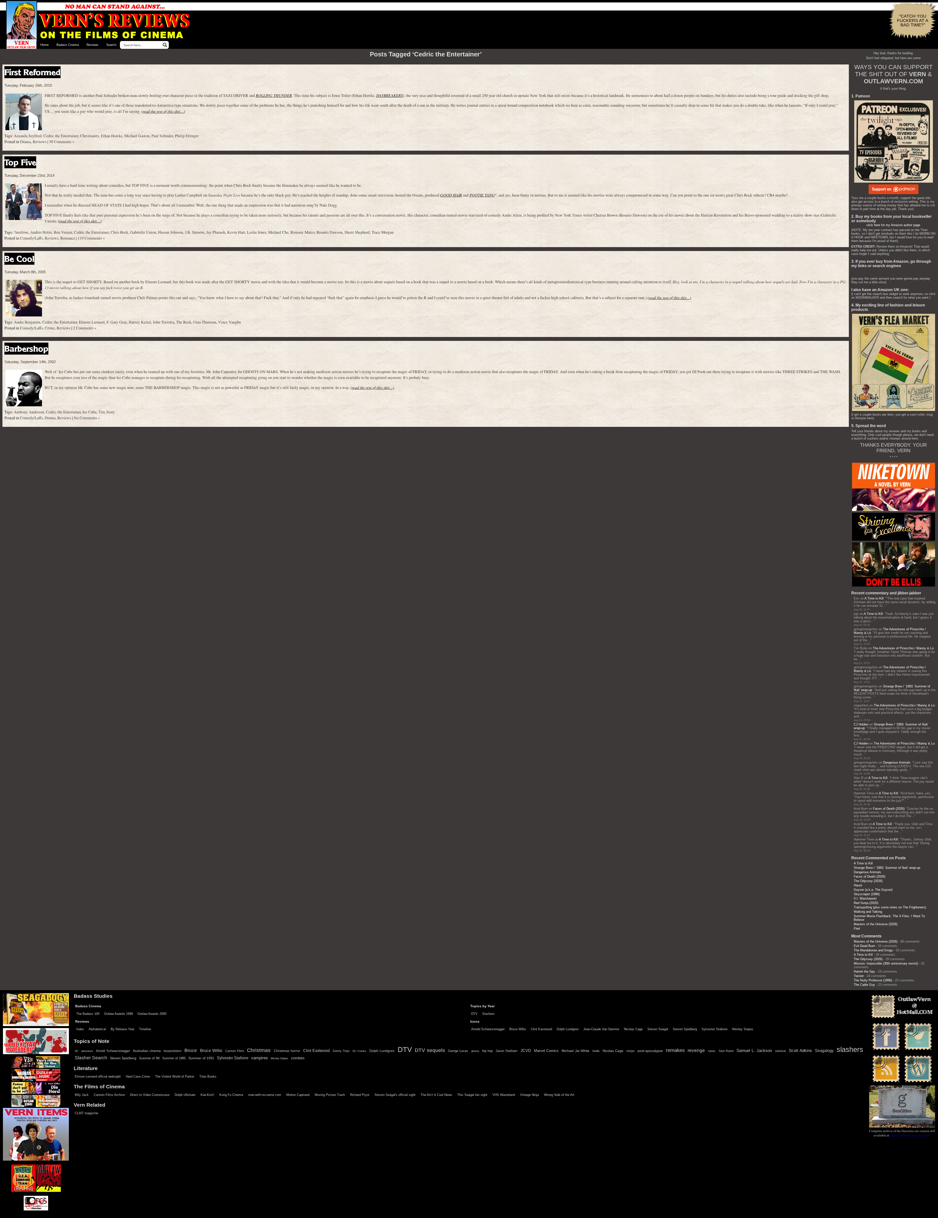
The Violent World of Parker (174, 1076)
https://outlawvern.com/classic (910, 1135)
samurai (780, 1051)
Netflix (596, 1051)
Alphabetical (97, 1029)
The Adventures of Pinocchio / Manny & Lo (903, 648)
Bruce (190, 1050)
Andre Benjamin (27, 322)
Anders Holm (41, 232)
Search (111, 45)
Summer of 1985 (174, 1058)
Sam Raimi (726, 1051)
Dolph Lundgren (568, 1029)
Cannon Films (234, 1051)
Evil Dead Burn (864, 946)
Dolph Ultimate (185, 1095)
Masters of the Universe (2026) (875, 924)
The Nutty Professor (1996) (873, 980)
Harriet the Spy (864, 971)
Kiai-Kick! (207, 1095)
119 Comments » (91, 238)
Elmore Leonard (92, 322)
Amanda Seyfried (28, 135)
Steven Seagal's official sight (395, 1095)
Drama (25, 141)
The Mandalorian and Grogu (873, 950)
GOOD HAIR (451, 195)
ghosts (475, 1051)
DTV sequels (430, 1050)
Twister (859, 976)
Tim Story (106, 412)
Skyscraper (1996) (867, 894)
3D (76, 1051)
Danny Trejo (341, 1051)
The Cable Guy (864, 985)
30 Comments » (61, 141)
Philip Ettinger (187, 135)
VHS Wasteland (503, 1095)
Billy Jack (82, 1095)
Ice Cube (89, 412)
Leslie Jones (256, 232)
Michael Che (278, 232)
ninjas (631, 1051)
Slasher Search (91, 1057)
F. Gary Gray (117, 322)
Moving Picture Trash (330, 1095)
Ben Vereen (63, 232)
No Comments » (87, 417)
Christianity (89, 135)
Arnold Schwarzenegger (488, 1029)
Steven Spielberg (685, 1029)
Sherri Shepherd (357, 232)
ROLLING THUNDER (274, 95)
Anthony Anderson (29, 412)
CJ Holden (861, 724)
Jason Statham (506, 1051)
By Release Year (122, 1029)
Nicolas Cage (633, 1029)
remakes (675, 1050)
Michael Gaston (136, 135)
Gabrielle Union (143, 232)
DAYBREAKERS (389, 95)
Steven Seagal (657, 1029)
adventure (87, 1051)
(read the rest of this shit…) (163, 111)
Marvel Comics (546, 1051)
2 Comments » (84, 328)
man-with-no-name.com (264, 1095)
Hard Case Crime (138, 1076)
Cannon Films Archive (109, 1095)
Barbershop (26, 349)
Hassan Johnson (170, 232)
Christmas (259, 1050)
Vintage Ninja (529, 1095)
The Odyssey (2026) (868, 881)
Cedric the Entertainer (60, 135)
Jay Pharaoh (215, 232)
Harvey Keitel (140, 322)
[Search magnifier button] (165, 45)
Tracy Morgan (383, 232)
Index (80, 1029)
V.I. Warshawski (865, 898)
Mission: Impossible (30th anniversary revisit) (886, 963)
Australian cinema (147, 1051)
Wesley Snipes (742, 1029)
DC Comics (359, 1051)
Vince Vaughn (229, 322)
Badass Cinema (67, 45)
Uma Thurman (204, 322)
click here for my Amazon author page (893, 225)
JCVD (526, 1051)
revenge (696, 1050)
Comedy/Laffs (31, 238)
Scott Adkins (800, 1050)
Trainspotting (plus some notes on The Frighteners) (890, 907)
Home (44, 45)
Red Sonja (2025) (866, 903)
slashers (850, 1049)
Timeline (145, 1029)
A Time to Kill (874, 598)
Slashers (488, 1014)
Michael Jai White (575, 1051)
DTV (474, 1014)
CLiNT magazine (86, 1113)
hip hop (487, 1051)
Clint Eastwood (541, 1029)
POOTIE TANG (482, 195)
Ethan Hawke (111, 135)
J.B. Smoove (194, 232)
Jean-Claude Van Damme (601, 1029)
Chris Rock (119, 232)
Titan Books (207, 1076)
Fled (857, 928)
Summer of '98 (149, 1058)
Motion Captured (297, 1095)
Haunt (858, 885)
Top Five (20, 162)
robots (711, 1051)
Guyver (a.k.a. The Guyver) (873, 890)
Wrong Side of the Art (559, 1095)
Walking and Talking (868, 912)
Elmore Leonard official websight (98, 1076)
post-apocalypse (650, 1051)
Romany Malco (302, 232)
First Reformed (32, 72)
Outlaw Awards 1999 (118, 1014)
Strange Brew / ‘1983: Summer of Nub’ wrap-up (887, 868)
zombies (298, 1058)
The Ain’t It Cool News (436, 1095)
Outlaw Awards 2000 (152, 1014)
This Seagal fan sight (472, 1095)
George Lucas (458, 1051)
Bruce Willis (517, 1029)
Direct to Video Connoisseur (150, 1095)
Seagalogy (824, 1050)
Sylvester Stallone (714, 1029)
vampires (259, 1057)
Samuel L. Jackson (754, 1050)
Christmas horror (287, 1051)
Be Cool (19, 259)
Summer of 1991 (201, 1058)
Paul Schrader (162, 135)
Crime (50, 328)
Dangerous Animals (896, 762)
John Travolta (163, 322)
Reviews (92, 45)
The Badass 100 (87, 1014)
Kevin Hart (236, 232)
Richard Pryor (359, 1095)
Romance (67, 238)
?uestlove (21, 232)
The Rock (183, 322)
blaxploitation (172, 1051)
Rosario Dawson (329, 232)
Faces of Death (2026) (889, 808)
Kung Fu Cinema (231, 1095)
